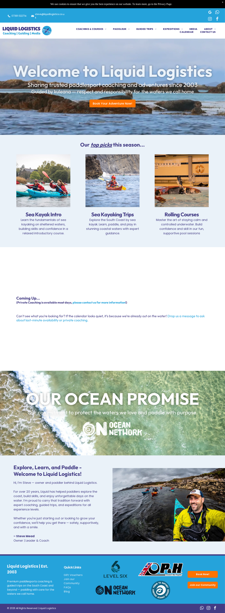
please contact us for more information (99, 302)
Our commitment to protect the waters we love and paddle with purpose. (113, 412)
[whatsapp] (217, 12)
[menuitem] (88, 29)
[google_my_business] (210, 12)
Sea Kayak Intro (43, 214)
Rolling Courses (182, 214)
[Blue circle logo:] (160, 590)
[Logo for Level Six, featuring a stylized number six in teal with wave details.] (115, 569)
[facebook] (217, 19)
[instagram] (210, 19)
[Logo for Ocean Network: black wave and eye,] (115, 590)
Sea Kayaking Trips (112, 214)
